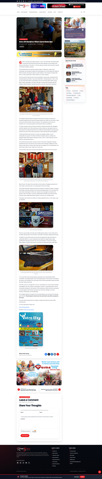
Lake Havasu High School (71, 95)
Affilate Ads (72, 459)
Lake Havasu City (24, 39)
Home (18, 12)
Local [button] (54, 12)
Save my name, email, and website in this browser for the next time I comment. (37, 416)
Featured (22, 46)
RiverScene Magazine (70, 99)
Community (54, 461)
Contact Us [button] (60, 12)
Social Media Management (75, 461)
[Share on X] (49, 354)
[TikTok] (25, 1)
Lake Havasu (69, 93)
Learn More (76, 476)
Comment (23, 419)
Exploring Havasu (56, 459)
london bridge (69, 97)
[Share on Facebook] (46, 354)
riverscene (76, 97)
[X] (21, 1)
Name (22, 412)
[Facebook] (17, 1)
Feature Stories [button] (42, 12)
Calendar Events (55, 455)
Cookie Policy (72, 457)
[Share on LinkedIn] (52, 354)
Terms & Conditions (74, 453)
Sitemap (54, 466)
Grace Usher (33, 44)
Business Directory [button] (33, 12)
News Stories (55, 453)
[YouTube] (23, 1)
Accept (82, 476)
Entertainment (55, 457)
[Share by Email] (55, 354)
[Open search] (81, 12)
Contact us (54, 451)
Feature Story (75, 90)
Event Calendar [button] (24, 12)
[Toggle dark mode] (84, 12)
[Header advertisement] (38, 5)
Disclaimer (72, 455)
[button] (36, 99)
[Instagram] (19, 1)
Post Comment (25, 435)
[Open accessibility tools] (99, 472)
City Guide (50, 12)
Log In (71, 463)
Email (41, 412)
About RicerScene (56, 463)
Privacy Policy (73, 451)
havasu (82, 90)
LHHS (79, 95)
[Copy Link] (58, 354)
